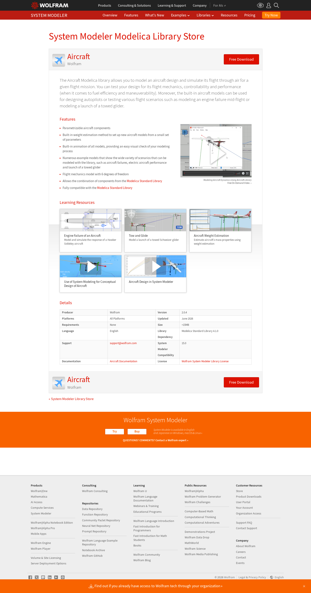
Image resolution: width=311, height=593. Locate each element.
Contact (241, 557)
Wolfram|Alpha (194, 491)
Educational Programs (147, 512)
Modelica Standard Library (144, 181)
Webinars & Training (146, 506)
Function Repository (95, 514)
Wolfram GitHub (92, 556)
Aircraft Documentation (123, 361)
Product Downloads (248, 496)
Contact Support (246, 528)
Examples (178, 15)
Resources (229, 15)
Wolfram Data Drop (197, 537)
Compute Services (42, 508)
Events (240, 563)
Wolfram (229, 577)
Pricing (249, 15)
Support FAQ (244, 522)
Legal (242, 577)
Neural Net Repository (96, 526)
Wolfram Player (40, 549)
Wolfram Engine (41, 543)
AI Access (36, 502)
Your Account (244, 508)
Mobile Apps (38, 534)
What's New (154, 15)
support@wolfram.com (123, 343)
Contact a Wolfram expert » (171, 440)
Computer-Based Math (199, 511)
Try (114, 431)
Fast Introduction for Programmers (146, 528)
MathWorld (192, 543)
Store (239, 491)
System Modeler (41, 513)
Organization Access (248, 513)
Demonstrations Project (200, 532)
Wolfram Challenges (197, 502)
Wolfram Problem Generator (203, 496)
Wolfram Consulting (95, 491)
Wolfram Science (195, 549)
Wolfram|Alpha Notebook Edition (52, 522)
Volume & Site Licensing (46, 558)
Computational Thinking (200, 517)
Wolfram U (140, 491)
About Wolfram (245, 546)
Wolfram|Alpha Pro (43, 528)
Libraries (204, 15)
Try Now (271, 15)
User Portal (243, 502)
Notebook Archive (93, 550)
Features (131, 15)
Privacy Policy (257, 577)
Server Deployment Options (48, 563)
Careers (241, 552)
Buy (137, 431)
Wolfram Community (146, 554)
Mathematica (39, 496)
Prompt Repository (94, 531)
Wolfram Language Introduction (153, 521)
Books (137, 545)
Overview (110, 15)
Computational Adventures (202, 522)
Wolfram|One (39, 491)
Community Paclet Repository (101, 520)
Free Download (241, 59)
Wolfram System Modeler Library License (205, 361)
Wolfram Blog (142, 560)
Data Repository (92, 509)
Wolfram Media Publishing (201, 554)
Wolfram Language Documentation (145, 498)
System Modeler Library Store (72, 399)
